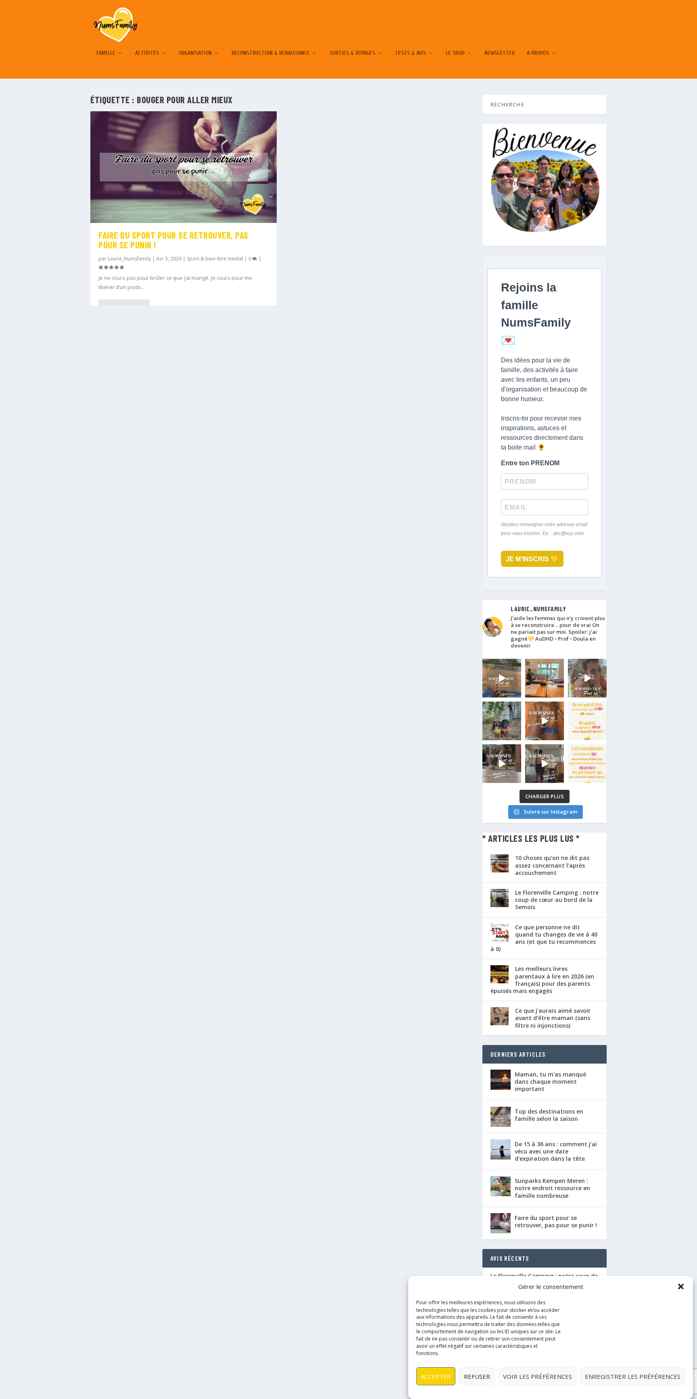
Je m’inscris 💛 (532, 559)
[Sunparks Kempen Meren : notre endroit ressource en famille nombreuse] (500, 1186)
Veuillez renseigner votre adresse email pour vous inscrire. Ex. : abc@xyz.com (544, 529)
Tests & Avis (410, 53)
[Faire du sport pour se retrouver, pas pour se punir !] (183, 167)
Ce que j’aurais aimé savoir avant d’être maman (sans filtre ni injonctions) (553, 1018)
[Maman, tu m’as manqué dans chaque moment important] (500, 1080)
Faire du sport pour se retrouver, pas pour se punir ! (173, 239)
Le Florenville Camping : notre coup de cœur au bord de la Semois (557, 900)
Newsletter (499, 53)
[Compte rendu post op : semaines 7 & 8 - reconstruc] (587, 678)
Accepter (436, 1376)
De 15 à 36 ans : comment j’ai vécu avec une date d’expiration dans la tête (556, 1151)
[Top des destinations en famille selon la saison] (500, 1117)
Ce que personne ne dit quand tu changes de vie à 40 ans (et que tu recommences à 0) (543, 938)
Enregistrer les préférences (632, 1376)
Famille (105, 53)
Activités (147, 53)
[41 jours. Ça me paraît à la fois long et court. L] (587, 721)
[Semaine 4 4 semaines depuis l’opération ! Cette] (544, 763)
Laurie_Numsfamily (129, 258)
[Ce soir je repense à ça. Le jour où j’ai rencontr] (587, 763)
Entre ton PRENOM (530, 463)
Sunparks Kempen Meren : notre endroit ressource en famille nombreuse (552, 1188)
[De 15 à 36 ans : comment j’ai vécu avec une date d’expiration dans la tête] (500, 1149)
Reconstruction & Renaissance (271, 53)
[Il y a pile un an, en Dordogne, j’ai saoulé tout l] (501, 721)
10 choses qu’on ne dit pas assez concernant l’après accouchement (552, 865)
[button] (681, 1286)
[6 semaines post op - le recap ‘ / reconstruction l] (544, 721)
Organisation (195, 53)
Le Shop (455, 53)
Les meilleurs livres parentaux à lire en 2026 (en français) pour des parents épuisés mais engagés (542, 980)
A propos (538, 53)
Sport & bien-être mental (215, 258)
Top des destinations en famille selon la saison (549, 1115)
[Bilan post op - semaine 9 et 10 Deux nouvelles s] (501, 678)
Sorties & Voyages (352, 53)
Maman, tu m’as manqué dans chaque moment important (550, 1081)
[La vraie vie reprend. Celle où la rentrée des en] (544, 678)
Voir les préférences (537, 1376)
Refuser (477, 1376)
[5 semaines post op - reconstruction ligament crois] (501, 763)
